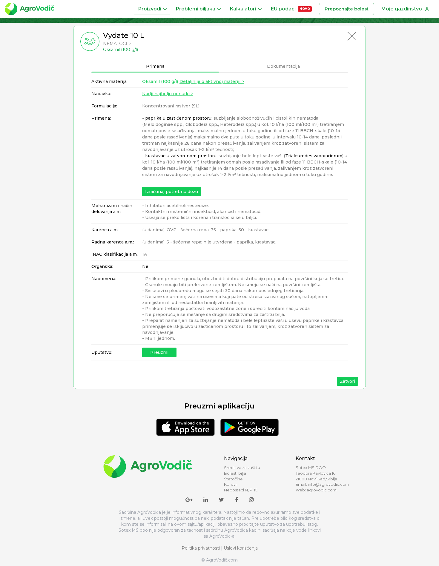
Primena (155, 66)
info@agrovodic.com (328, 484)
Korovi (230, 484)
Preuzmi (159, 352)
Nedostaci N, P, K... (242, 490)
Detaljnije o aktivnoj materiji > (211, 81)
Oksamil (160, 81)
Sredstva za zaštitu (242, 467)
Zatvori (347, 381)
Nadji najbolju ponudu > (167, 93)
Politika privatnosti (201, 548)
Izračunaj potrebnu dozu (171, 191)
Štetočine (233, 478)
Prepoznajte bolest (347, 9)
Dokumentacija (283, 66)
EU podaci (290, 9)
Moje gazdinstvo (401, 9)
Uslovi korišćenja (241, 548)
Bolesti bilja (235, 473)
